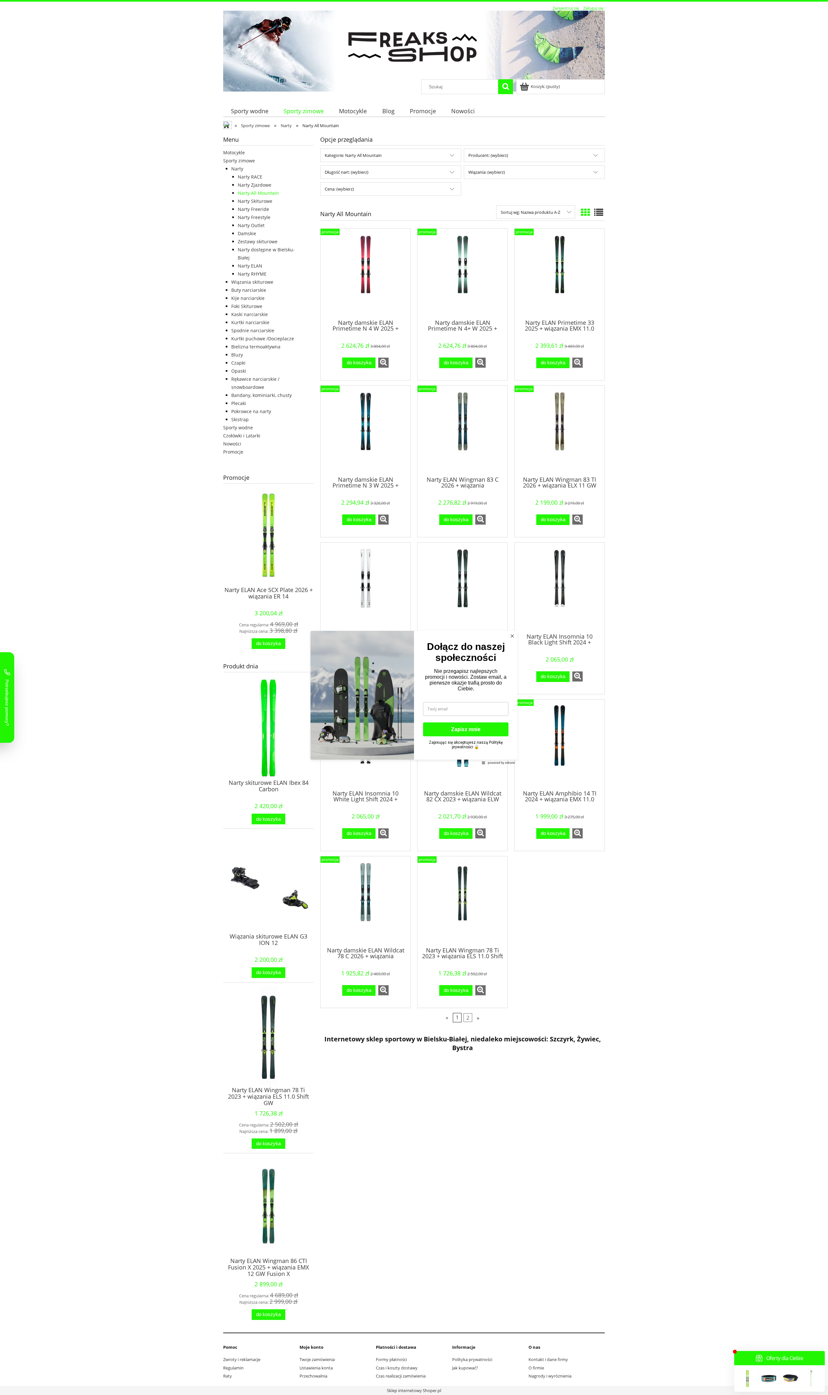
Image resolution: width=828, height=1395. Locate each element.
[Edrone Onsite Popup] (414, 697)
